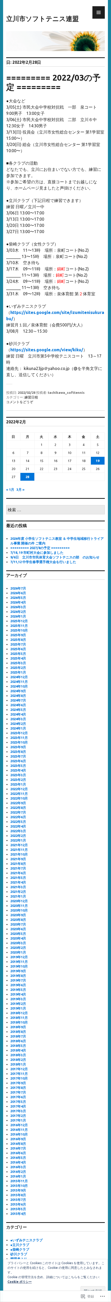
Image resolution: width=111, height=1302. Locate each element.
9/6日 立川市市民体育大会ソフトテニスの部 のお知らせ (54, 557)
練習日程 (31, 397)
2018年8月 (18, 1031)
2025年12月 (19, 621)
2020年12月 (19, 901)
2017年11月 (19, 1073)
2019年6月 (18, 985)
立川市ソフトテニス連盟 (42, 18)
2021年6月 (18, 873)
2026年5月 (18, 597)
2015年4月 (18, 1213)
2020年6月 (18, 929)
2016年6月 (18, 1153)
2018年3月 (18, 1055)
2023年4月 (18, 770)
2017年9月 (18, 1083)
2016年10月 (19, 1134)
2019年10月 (19, 966)
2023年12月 (19, 733)
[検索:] (55, 510)
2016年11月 (19, 1129)
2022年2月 (18, 835)
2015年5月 (18, 1209)
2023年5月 (18, 765)
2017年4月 (18, 1106)
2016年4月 (18, 1162)
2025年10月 (19, 630)
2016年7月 (18, 1148)
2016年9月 (18, 1139)
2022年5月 (18, 821)
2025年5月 (18, 653)
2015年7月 (18, 1199)
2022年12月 (19, 789)
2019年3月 (18, 999)
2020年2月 (18, 947)
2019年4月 (18, 994)
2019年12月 (19, 957)
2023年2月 (18, 779)
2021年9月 (18, 859)
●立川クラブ (19, 1245)
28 (27, 477)
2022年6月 (18, 817)
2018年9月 (18, 1027)
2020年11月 (19, 905)
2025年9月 (18, 635)
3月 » (21, 489)
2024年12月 (19, 677)
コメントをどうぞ (19, 402)
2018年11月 (19, 1017)
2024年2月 (18, 723)
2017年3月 (18, 1111)
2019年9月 (18, 971)
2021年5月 (18, 877)
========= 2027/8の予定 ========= (40, 548)
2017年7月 (18, 1092)
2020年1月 (18, 952)
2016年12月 (19, 1125)
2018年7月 (18, 1036)
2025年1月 (18, 672)
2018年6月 (18, 1041)
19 (97, 461)
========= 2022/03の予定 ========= (53, 82)
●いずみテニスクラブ (26, 1240)
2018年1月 (18, 1064)
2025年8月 (18, 639)
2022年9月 (18, 803)
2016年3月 (18, 1167)
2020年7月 (18, 924)
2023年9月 (18, 747)
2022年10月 (19, 798)
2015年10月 (19, 1185)
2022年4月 (18, 826)
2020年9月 (18, 915)
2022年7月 (18, 812)
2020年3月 (18, 943)
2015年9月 (18, 1190)
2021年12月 (19, 845)
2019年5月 (18, 989)
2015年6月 (18, 1204)
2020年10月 (19, 910)
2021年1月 (18, 896)
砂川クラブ (18, 1254)
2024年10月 (19, 686)
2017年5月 (18, 1101)
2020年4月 (18, 938)
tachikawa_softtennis (66, 392)
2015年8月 (18, 1195)
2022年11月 (19, 793)
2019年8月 (18, 975)
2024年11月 (19, 681)
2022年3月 (18, 831)
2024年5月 (18, 709)
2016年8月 (18, 1143)
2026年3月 (18, 607)
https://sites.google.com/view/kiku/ (46, 349)
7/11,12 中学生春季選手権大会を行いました (43, 562)
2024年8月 (18, 695)
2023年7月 (18, 756)
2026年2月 (18, 611)
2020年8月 (18, 919)
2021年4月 (18, 882)
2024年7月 (18, 700)
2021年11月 (19, 849)
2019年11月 (19, 961)
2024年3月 (18, 719)
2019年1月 (18, 1008)
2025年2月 (18, 667)
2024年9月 (18, 691)
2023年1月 (18, 784)
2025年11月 (19, 625)
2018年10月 (19, 1022)
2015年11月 (19, 1181)
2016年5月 (18, 1157)
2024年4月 (18, 714)
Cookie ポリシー (19, 1281)
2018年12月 (19, 1013)
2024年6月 (18, 705)
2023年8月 (18, 751)
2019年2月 (18, 1003)
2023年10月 (19, 742)
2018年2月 (18, 1059)
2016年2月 (18, 1171)
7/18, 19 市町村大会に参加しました (37, 552)
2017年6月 (18, 1097)
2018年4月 (18, 1050)
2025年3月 (18, 663)
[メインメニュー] (98, 12)
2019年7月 (18, 980)
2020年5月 (18, 933)
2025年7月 (18, 644)
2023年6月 (18, 761)
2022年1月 (18, 840)
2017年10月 (19, 1078)
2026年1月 (18, 616)
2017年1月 (18, 1120)
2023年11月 (19, 737)
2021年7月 (18, 868)
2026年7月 (18, 588)
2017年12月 (19, 1069)
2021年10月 (19, 854)
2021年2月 (18, 891)
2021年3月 (18, 887)
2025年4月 (18, 658)
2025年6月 (18, 649)
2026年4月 (18, 602)
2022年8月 (18, 807)
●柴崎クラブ (19, 1249)
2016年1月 (18, 1176)
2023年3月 (18, 775)
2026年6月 (18, 593)
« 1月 (10, 489)
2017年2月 (18, 1115)
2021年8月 (18, 863)
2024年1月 (18, 728)
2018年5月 (18, 1045)
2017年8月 (18, 1087)
